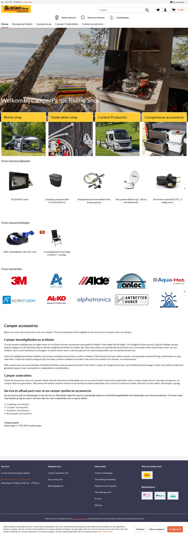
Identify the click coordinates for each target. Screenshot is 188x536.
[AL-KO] (56, 299)
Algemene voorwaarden (105, 486)
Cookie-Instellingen (104, 473)
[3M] (18, 280)
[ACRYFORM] (18, 299)
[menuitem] (124, 10)
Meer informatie (105, 531)
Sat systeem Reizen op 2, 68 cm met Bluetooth (19, 201)
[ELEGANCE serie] (131, 181)
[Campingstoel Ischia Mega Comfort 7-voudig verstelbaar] (57, 238)
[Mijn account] (165, 10)
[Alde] (94, 280)
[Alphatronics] (94, 299)
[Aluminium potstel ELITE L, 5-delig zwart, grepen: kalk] (57, 181)
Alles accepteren (156, 529)
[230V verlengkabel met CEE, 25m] (20, 238)
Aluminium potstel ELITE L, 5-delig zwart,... (57, 201)
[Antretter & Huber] (131, 299)
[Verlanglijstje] (158, 10)
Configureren (175, 529)
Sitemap (98, 505)
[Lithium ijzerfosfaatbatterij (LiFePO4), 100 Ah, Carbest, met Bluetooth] (94, 181)
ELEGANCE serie (130, 199)
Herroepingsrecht (103, 492)
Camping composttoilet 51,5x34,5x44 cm (168, 201)
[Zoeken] (147, 10)
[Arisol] (169, 299)
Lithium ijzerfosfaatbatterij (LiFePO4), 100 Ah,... (93, 201)
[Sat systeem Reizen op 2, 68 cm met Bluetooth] (19, 181)
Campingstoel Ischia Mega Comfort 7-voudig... (57, 253)
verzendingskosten (79, 518)
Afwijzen (140, 529)
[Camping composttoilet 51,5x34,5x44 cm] (168, 181)
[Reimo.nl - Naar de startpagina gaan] (24, 8)
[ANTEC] (131, 280)
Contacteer (27, 2)
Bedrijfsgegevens (55, 486)
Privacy (98, 498)
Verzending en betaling (105, 479)
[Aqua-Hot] (169, 280)
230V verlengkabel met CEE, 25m (20, 251)
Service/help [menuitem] (178, 2)
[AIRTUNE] (56, 280)
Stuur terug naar (55, 479)
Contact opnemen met (58, 473)
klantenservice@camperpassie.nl (16, 479)
